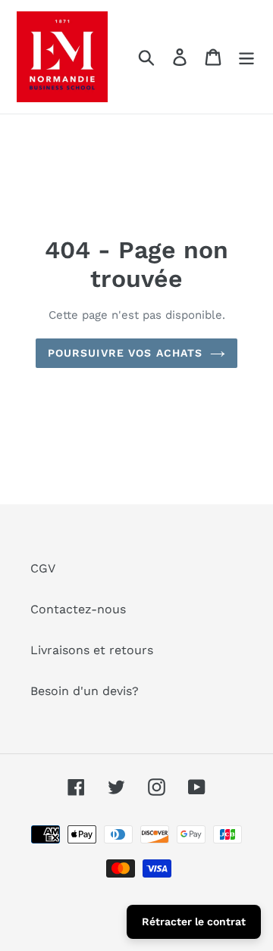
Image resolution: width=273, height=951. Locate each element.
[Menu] (246, 57)
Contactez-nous (78, 609)
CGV (42, 568)
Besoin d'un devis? (84, 691)
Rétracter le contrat (194, 921)
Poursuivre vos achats (125, 353)
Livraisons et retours (91, 650)
